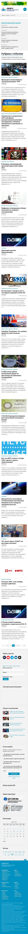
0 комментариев (22, 465)
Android (19, 851)
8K (23, 854)
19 (10, 834)
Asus (11, 852)
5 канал (8, 854)
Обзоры (3, 885)
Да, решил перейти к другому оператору (14, 758)
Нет (5, 770)
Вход (4, 666)
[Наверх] (25, 860)
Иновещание (4, 879)
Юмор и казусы (5, 899)
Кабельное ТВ (5, 877)
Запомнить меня (8, 676)
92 (7, 645)
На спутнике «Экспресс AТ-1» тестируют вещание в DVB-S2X (13, 292)
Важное (16, 882)
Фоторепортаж (5, 896)
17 (4, 834)
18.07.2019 (3, 255)
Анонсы (3, 892)
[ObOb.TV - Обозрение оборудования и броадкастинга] (9, 9)
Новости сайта (18, 893)
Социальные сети (18, 875)
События (15, 77)
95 (16, 645)
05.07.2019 (3, 422)
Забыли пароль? (16, 666)
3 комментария (22, 336)
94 (13, 645)
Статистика (17, 888)
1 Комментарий (22, 214)
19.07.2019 (3, 214)
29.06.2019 (3, 546)
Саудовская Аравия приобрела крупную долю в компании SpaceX (9, 34)
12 (10, 831)
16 (23, 831)
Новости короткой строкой (11, 23)
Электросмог (4, 897)
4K (12, 854)
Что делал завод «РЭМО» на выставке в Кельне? (12, 542)
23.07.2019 (3, 170)
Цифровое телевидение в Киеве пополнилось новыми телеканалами (13, 210)
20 (14, 834)
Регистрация (9, 666)
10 (4, 831)
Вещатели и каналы (6, 77)
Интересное (4, 890)
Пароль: (5, 672)
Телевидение (4, 870)
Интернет (17, 871)
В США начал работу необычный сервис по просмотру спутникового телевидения (11, 374)
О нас (15, 890)
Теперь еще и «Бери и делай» (9, 27)
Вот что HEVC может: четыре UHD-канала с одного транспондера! (12, 460)
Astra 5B (16, 854)
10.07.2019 (3, 336)
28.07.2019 (3, 128)
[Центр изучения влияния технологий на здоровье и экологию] (14, 5)
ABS (6, 852)
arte (13, 851)
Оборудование (5, 882)
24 (4, 836)
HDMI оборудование (6, 886)
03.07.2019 (3, 465)
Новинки (4, 884)
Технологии (10, 619)
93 (10, 645)
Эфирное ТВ (4, 878)
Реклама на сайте (18, 894)
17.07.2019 (3, 295)
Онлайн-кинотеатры (6, 874)
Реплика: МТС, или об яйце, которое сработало (12, 583)
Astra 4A (10, 851)
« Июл (4, 841)
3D (13, 852)
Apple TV (20, 854)
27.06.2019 (3, 627)
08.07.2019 (3, 380)
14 (17, 831)
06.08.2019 (4, 84)
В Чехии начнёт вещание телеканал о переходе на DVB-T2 (13, 623)
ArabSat (16, 852)
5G (8, 852)
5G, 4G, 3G (17, 873)
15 (20, 831)
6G (3, 851)
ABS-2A (6, 851)
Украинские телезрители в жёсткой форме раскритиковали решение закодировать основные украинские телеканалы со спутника (11, 120)
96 (19, 645)
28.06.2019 (4, 586)
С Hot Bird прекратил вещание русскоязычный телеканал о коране (13, 418)
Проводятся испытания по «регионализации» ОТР (11, 81)
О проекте (17, 892)
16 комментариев (22, 128)
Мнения (15, 113)
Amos (16, 851)
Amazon (20, 852)
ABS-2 (5, 854)
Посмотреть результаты (14, 776)
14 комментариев (22, 84)
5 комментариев (22, 255)
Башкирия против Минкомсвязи (8, 251)
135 (24, 645)
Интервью (4, 894)
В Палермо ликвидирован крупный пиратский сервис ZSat (12, 166)
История (16, 886)
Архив (14, 778)
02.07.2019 (3, 507)
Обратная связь (18, 896)
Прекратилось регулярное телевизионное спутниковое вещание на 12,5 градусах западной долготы (12, 501)
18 (7, 834)
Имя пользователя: (7, 667)
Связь (15, 870)
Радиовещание (18, 874)
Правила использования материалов (12, 903)
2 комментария (22, 170)
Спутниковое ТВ (5, 875)
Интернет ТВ (5, 161)
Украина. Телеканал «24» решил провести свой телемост (14, 332)
